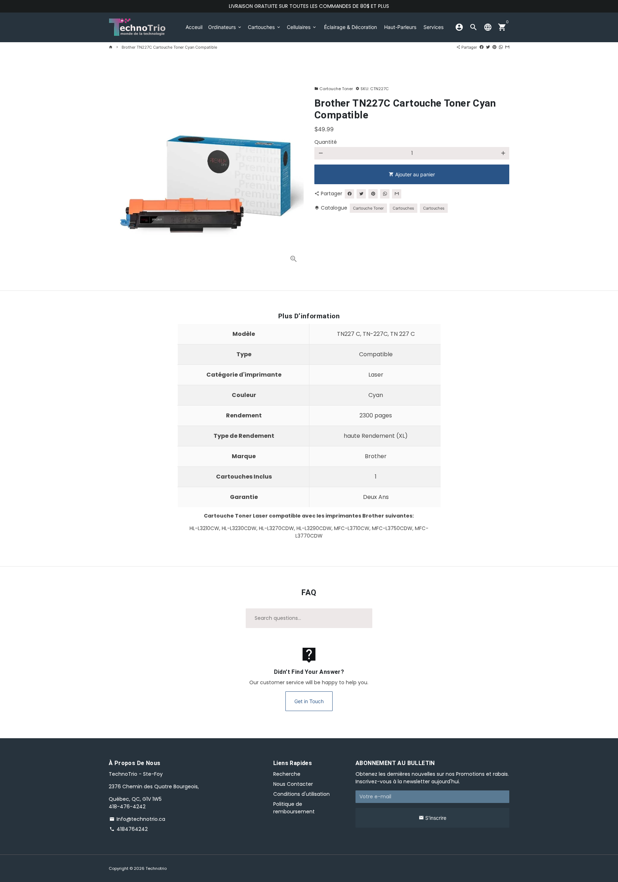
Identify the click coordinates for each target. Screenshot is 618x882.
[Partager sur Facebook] (482, 47)
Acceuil (194, 27)
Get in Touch (309, 701)
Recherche (286, 774)
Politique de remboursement (294, 807)
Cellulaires (302, 27)
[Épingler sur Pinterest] (494, 47)
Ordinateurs (225, 27)
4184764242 (128, 829)
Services (433, 27)
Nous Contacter (293, 784)
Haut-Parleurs (400, 27)
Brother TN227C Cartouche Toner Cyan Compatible (169, 47)
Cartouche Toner (333, 89)
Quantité (325, 142)
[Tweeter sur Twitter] (488, 47)
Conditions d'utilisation (301, 794)
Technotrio (156, 868)
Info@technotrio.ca (137, 819)
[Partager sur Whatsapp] (501, 47)
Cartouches (264, 27)
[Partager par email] (507, 47)
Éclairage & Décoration (350, 27)
